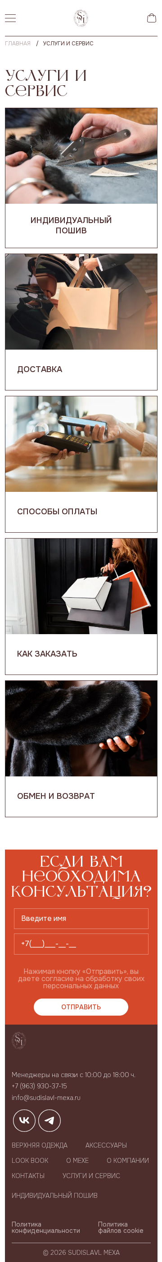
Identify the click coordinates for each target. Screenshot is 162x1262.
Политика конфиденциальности (46, 1227)
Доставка (39, 369)
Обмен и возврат (56, 796)
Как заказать (47, 654)
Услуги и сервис (91, 1176)
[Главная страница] (81, 18)
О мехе (77, 1161)
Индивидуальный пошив (71, 225)
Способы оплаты (57, 512)
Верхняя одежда (40, 1145)
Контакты (28, 1176)
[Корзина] (151, 18)
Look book (30, 1161)
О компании (128, 1161)
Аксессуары (106, 1145)
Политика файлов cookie (121, 1227)
